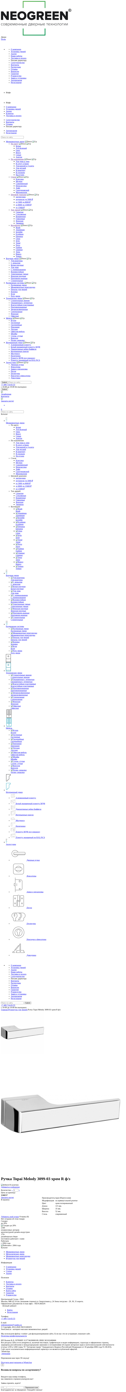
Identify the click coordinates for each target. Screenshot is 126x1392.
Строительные (17, 281)
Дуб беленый (21, 148)
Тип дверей (16, 210)
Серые (18, 155)
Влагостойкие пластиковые (22, 305)
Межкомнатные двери (15, 142)
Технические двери (14, 298)
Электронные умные (19, 274)
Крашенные (21, 216)
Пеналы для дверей (19, 289)
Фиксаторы (15, 367)
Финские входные (18, 276)
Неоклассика (21, 186)
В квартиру (20, 170)
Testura (18, 256)
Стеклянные (21, 214)
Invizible (19, 232)
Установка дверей (18, 51)
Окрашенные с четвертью (21, 303)
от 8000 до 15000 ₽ (24, 205)
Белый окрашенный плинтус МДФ (25, 347)
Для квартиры (17, 261)
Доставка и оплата (18, 58)
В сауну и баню (22, 164)
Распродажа (16, 67)
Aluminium (20, 230)
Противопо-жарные (19, 278)
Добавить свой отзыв (10, 1217)
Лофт (18, 188)
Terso (18, 252)
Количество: (6, 1190)
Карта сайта (11, 1291)
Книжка (14, 292)
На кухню (20, 175)
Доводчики (15, 378)
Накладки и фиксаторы (20, 376)
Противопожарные (19, 307)
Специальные (16, 312)
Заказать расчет (7, 401)
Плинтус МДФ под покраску (23, 358)
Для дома (15, 267)
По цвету (15, 144)
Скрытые (20, 212)
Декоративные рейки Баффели (23, 349)
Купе (13, 294)
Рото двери (15, 296)
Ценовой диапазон (19, 195)
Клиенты (10, 113)
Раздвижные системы (15, 283)
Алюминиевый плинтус (21, 345)
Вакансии (15, 71)
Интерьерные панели (20, 351)
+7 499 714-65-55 (8, 385)
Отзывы (14, 69)
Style (18, 241)
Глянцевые (20, 219)
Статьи (9, 1271)
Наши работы (16, 56)
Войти (10, 1310)
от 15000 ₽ (20, 207)
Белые (18, 146)
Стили (13, 177)
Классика (20, 179)
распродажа (21, 197)
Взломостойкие (17, 272)
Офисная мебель (18, 331)
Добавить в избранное (10, 1187)
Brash (18, 228)
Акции (14, 54)
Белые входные (17, 265)
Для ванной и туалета (25, 166)
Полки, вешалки (18, 340)
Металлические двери (15, 1254)
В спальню (20, 172)
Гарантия (15, 74)
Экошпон (20, 223)
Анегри (19, 157)
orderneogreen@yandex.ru (11, 1325)
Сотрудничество (18, 63)
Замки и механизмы (19, 369)
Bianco (18, 254)
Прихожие (15, 327)
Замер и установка (18, 78)
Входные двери (12, 258)
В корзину (5, 1200)
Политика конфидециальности (14, 1336)
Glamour (19, 250)
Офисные (15, 316)
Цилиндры (15, 373)
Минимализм (21, 192)
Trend (18, 243)
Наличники (16, 356)
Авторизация (16, 80)
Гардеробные (16, 325)
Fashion (19, 247)
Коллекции (15, 225)
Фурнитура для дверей (15, 1258)
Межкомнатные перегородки (23, 287)
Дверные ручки (17, 365)
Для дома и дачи (22, 161)
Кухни (13, 320)
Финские (19, 221)
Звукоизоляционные (19, 309)
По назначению (17, 159)
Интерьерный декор (14, 342)
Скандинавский (22, 190)
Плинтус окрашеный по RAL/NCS (25, 360)
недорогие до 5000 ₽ (24, 199)
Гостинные (15, 323)
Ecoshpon (20, 234)
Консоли (14, 338)
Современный (22, 184)
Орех (18, 150)
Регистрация (16, 82)
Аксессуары (11, 362)
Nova (18, 245)
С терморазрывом (18, 270)
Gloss (18, 239)
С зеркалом (15, 263)
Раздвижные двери (19, 285)
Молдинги (15, 354)
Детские (14, 329)
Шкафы (14, 334)
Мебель (9, 318)
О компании (16, 49)
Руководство (16, 76)
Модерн (19, 181)
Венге (18, 153)
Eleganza (19, 236)
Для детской (21, 168)
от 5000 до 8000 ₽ (23, 202)
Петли (13, 371)
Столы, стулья (17, 336)
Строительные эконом (20, 300)
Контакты (15, 65)
